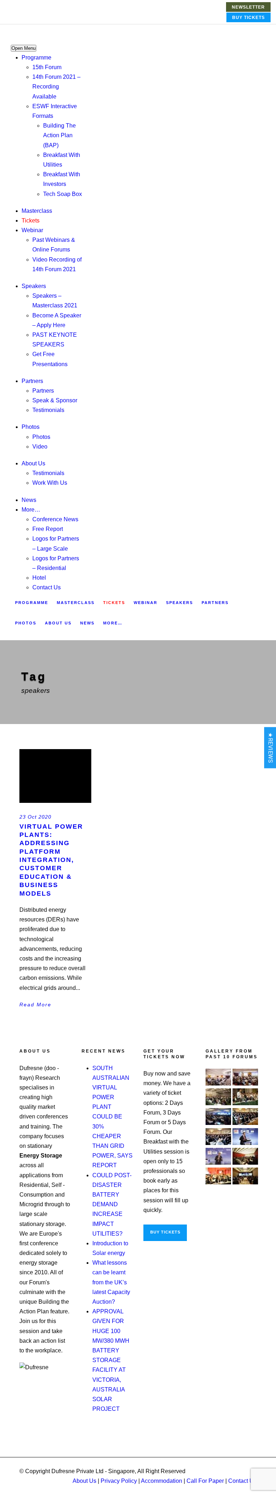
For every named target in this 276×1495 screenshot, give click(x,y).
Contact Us (46, 587)
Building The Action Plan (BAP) (59, 135)
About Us (33, 463)
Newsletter (248, 7)
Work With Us (49, 483)
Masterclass (37, 211)
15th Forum (46, 67)
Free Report (47, 529)
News (29, 500)
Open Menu (24, 48)
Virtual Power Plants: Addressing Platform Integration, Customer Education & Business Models (51, 860)
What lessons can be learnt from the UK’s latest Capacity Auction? (111, 1282)
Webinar (32, 230)
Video (39, 447)
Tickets (31, 220)
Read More (35, 1004)
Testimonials (48, 410)
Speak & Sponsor (54, 400)
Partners (32, 381)
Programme (36, 57)
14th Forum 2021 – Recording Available (56, 86)
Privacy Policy (119, 1481)
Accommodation (161, 1481)
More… (31, 510)
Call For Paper (205, 1481)
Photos (31, 427)
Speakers (34, 286)
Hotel (39, 578)
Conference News (55, 519)
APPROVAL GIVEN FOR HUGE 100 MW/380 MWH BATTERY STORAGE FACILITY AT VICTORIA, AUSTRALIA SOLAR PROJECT (110, 1360)
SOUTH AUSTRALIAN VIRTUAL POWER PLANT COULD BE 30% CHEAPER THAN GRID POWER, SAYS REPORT (112, 1117)
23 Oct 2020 (35, 817)
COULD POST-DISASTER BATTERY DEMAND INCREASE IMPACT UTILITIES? (112, 1204)
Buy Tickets (248, 17)
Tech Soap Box (62, 194)
